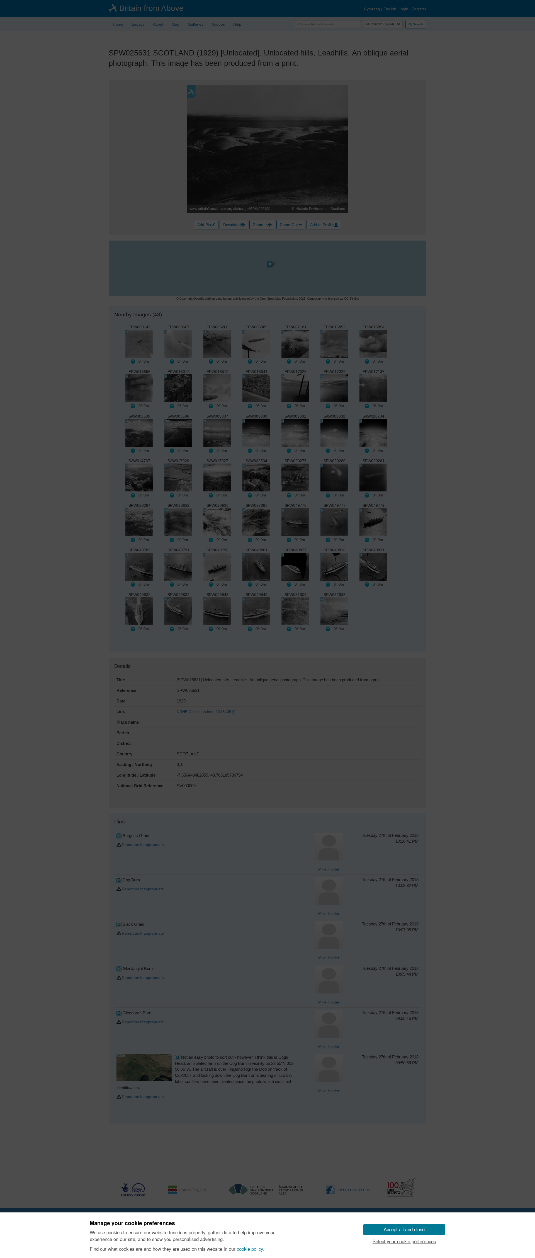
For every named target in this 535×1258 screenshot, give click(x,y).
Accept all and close (404, 1229)
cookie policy (250, 1248)
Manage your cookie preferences (132, 1223)
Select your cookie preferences (404, 1241)
